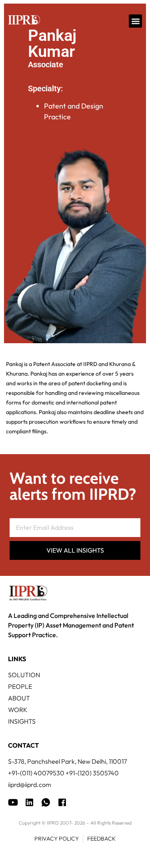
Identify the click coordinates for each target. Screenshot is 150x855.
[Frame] (46, 802)
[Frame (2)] (62, 802)
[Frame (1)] (29, 802)
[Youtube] (13, 802)
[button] (135, 21)
